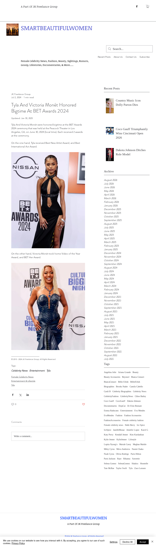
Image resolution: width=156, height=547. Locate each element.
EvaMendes (109, 415)
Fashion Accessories (132, 415)
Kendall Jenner (121, 435)
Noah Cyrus (109, 454)
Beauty (135, 372)
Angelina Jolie (110, 372)
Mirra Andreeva (123, 449)
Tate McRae (109, 468)
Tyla (131, 468)
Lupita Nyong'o (110, 444)
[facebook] (136, 6)
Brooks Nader (122, 386)
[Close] (152, 542)
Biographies (109, 386)
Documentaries (110, 406)
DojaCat (122, 406)
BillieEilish (135, 382)
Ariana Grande (124, 372)
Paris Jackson (109, 459)
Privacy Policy (18, 543)
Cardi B (107, 391)
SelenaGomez (124, 463)
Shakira (135, 463)
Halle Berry (130, 425)
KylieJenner (122, 439)
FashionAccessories (112, 420)
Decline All (127, 541)
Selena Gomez (110, 463)
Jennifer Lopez (132, 430)
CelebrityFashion (111, 396)
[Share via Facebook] (12, 394)
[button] (148, 6)
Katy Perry (108, 435)
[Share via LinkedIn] (27, 394)
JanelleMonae (119, 430)
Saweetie (136, 459)
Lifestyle (132, 439)
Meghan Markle (139, 444)
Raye (119, 459)
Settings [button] (113, 541)
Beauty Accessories (112, 377)
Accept (143, 541)
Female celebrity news (113, 425)
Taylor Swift (121, 468)
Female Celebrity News (22, 376)
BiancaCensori (110, 382)
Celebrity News (139, 391)
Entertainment (126, 410)
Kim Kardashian (137, 435)
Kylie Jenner (109, 439)
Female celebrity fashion (133, 420)
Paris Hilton (136, 454)
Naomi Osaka (137, 449)
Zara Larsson (140, 468)
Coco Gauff (109, 401)
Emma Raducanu (111, 410)
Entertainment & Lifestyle (23, 381)
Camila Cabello (136, 386)
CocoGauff (120, 401)
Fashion (119, 415)
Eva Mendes (139, 410)
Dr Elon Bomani (134, 406)
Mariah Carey (125, 444)
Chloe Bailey (140, 396)
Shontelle (144, 463)
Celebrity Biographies (121, 391)
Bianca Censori (137, 377)
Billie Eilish (123, 382)
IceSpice (107, 430)
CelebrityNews (126, 396)
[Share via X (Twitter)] (20, 394)
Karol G (144, 430)
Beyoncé (125, 377)
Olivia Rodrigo (122, 454)
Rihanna (126, 459)
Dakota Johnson (134, 401)
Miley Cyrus (109, 449)
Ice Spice (141, 425)
